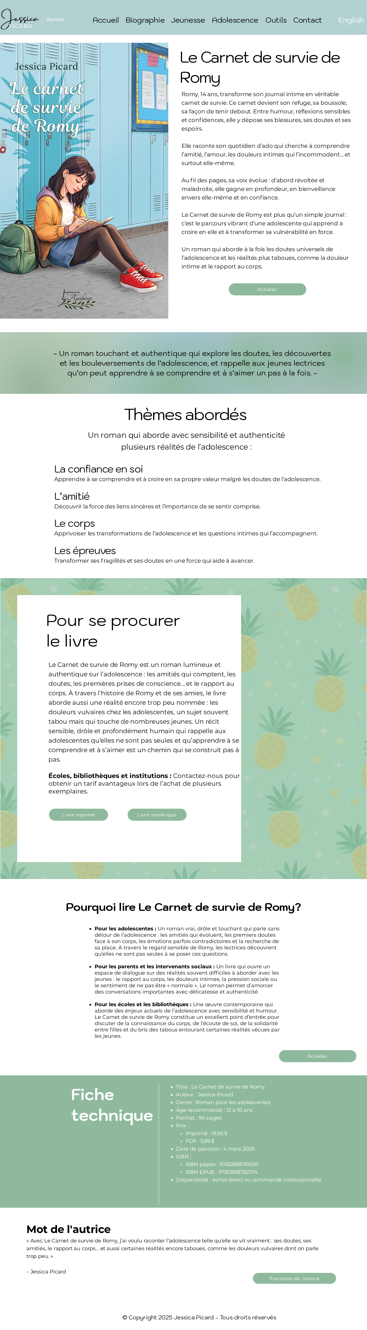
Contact (307, 20)
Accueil (106, 20)
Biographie (145, 20)
